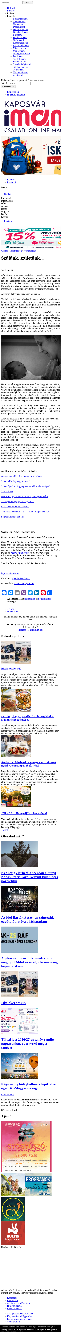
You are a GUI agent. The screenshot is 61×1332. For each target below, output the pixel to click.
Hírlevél (11, 8)
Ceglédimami (19, 21)
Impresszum (12, 1300)
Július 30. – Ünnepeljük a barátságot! (24, 813)
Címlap (4, 250)
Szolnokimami (20, 61)
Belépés (11, 10)
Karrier (4, 217)
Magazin (5, 211)
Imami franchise (14, 1308)
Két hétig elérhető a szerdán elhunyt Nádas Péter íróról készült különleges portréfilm (29, 877)
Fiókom (10, 13)
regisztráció (29, 599)
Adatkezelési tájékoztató (18, 1303)
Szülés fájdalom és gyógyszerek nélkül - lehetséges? (25, 486)
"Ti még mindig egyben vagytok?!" (17, 501)
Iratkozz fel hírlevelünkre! (31, 630)
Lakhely (11, 16)
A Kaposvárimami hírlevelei (20, 1313)
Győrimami (18, 40)
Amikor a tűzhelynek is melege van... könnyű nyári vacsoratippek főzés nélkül (28, 764)
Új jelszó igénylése (16, 94)
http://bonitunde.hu (10, 573)
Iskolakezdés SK (11, 668)
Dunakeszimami (20, 32)
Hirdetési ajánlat (14, 1306)
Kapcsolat (11, 1298)
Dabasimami (19, 26)
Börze (4, 209)
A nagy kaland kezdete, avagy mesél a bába (21, 476)
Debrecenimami (20, 29)
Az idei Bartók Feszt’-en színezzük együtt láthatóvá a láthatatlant (27, 919)
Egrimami (17, 35)
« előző (10, 609)
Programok (6, 198)
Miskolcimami (19, 48)
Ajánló (4, 206)
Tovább (4, 830)
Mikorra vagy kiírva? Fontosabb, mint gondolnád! (24, 496)
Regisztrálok (13, 92)
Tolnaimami (18, 69)
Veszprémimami (20, 72)
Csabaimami (19, 24)
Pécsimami (18, 56)
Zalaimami (18, 75)
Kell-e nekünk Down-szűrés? (15, 506)
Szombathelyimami (22, 64)
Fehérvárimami (20, 37)
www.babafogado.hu (24, 583)
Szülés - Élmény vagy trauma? (15, 481)
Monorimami (19, 51)
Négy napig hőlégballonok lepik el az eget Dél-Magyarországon (29, 1086)
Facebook (11, 182)
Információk (7, 201)
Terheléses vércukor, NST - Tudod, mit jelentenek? (25, 511)
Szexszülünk (7, 491)
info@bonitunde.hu (20, 552)
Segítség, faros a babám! (12, 516)
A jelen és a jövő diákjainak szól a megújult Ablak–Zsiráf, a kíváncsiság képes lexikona (29, 962)
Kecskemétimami (21, 45)
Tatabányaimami (20, 67)
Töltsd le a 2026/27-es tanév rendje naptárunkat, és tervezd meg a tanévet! (27, 1043)
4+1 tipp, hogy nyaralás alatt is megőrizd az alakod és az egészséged (27, 718)
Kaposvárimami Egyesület (19, 1316)
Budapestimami (20, 18)
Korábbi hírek (7, 1094)
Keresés (11, 179)
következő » (13, 611)
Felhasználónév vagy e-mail (15, 80)
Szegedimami (19, 59)
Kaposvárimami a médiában (20, 1319)
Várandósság (30, 250)
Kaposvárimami (20, 43)
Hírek (4, 203)
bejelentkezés (44, 599)
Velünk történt (13, 1321)
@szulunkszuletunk (21, 578)
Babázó (4, 214)
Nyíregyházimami (21, 53)
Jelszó (5, 83)
